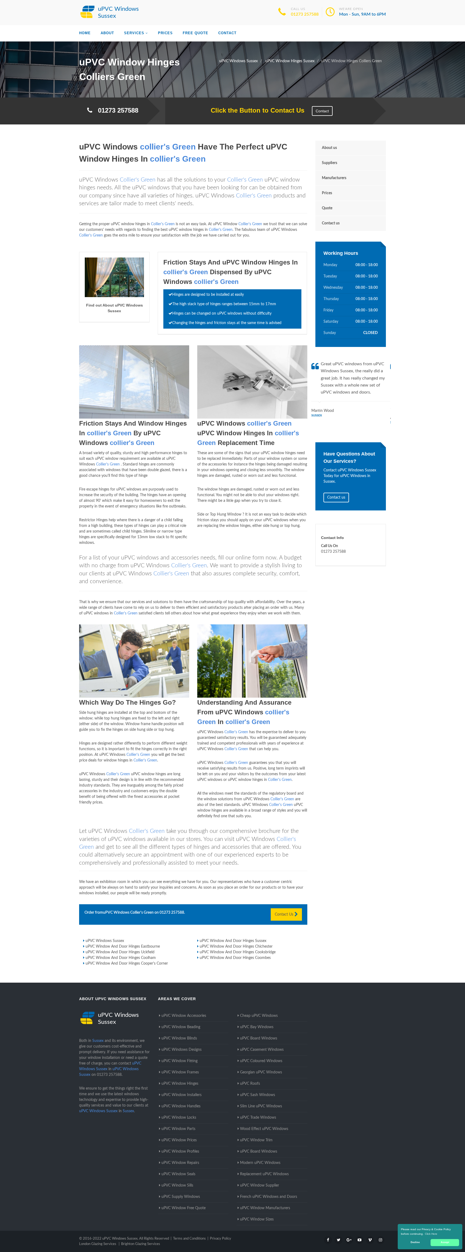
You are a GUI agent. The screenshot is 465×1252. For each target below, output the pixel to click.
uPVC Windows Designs (181, 1050)
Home (85, 33)
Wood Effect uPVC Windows (264, 1129)
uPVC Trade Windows (258, 1117)
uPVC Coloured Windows (261, 1061)
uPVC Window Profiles (180, 1151)
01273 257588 (305, 14)
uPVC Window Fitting (179, 1061)
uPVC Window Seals (178, 1174)
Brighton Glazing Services (140, 1244)
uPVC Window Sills (177, 1185)
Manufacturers (334, 178)
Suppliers (329, 163)
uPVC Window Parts (178, 1129)
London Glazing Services (97, 1244)
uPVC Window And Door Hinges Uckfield (120, 952)
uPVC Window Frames (180, 1072)
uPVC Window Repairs (180, 1163)
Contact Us (284, 914)
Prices (165, 33)
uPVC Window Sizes (257, 1219)
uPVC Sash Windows (257, 1095)
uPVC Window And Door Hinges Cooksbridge (238, 952)
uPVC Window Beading (180, 1027)
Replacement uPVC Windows (264, 1174)
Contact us (331, 223)
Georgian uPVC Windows (261, 1072)
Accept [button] (445, 1242)
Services (134, 33)
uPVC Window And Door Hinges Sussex (233, 941)
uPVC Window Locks (178, 1117)
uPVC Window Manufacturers (265, 1208)
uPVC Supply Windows (180, 1197)
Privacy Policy (220, 1238)
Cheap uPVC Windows (259, 1016)
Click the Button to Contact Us (254, 110)
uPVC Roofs (250, 1084)
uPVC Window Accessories (183, 1016)
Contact (227, 33)
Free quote (195, 33)
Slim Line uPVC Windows (261, 1106)
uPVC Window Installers (181, 1095)
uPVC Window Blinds (179, 1038)
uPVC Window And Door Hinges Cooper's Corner (127, 963)
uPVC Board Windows (258, 1038)
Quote (327, 208)
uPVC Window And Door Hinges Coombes (235, 958)
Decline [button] (415, 1242)
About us (329, 148)
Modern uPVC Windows (260, 1163)
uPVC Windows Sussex (105, 941)
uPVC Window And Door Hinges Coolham (121, 958)
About (107, 33)
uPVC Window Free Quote (183, 1208)
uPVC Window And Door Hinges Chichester (236, 946)
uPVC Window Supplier (259, 1185)
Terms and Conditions (189, 1238)
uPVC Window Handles (180, 1106)
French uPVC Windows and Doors (268, 1197)
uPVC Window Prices (179, 1140)
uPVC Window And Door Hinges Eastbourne (123, 946)
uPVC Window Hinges (179, 1084)
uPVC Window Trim (256, 1140)
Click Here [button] (431, 1233)
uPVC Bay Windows (256, 1027)
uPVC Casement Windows (262, 1050)
